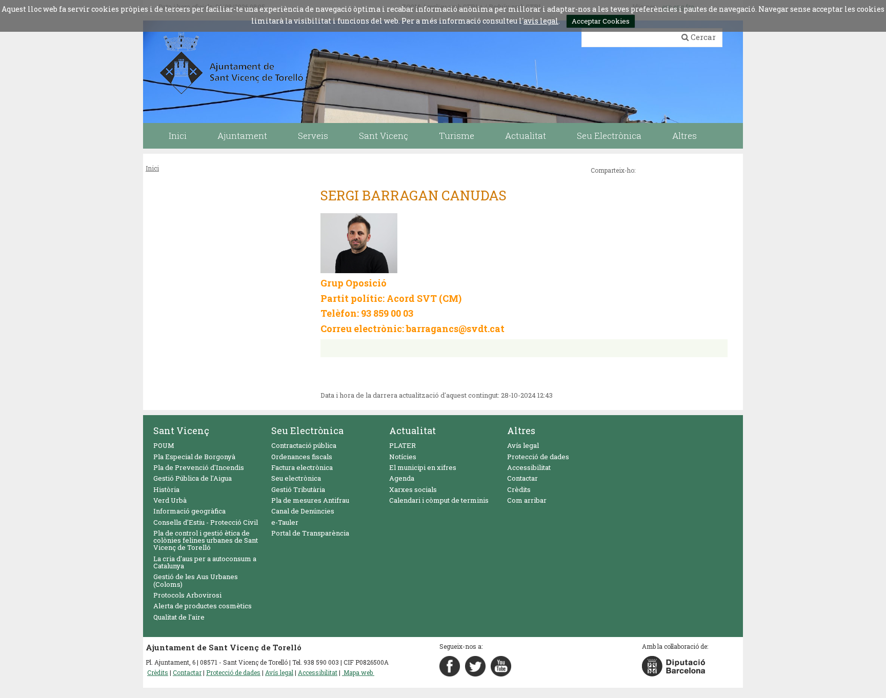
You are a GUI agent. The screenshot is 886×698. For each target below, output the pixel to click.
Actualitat (412, 430)
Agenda (401, 478)
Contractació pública (303, 445)
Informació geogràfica (189, 511)
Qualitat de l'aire (179, 617)
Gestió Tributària (298, 489)
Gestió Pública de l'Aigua (192, 478)
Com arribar (527, 500)
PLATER (402, 445)
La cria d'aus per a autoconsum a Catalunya (204, 562)
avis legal (540, 21)
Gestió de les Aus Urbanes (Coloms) (195, 580)
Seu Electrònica (307, 430)
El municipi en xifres (422, 467)
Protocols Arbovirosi (187, 595)
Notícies (402, 456)
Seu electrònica (296, 478)
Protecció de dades (538, 456)
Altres (521, 430)
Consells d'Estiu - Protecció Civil (205, 522)
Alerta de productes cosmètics (202, 605)
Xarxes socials (413, 489)
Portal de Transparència (310, 533)
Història (166, 489)
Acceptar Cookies (601, 21)
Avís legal (523, 445)
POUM (163, 445)
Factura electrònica (302, 467)
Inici (152, 168)
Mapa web (358, 672)
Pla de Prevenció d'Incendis (198, 467)
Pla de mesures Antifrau (310, 500)
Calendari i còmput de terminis (439, 500)
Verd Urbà (170, 500)
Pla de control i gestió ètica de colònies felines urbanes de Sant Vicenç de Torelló (205, 540)
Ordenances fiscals (301, 456)
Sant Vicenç (181, 430)
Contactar (522, 478)
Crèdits (519, 489)
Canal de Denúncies (302, 511)
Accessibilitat (529, 467)
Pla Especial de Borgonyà (194, 456)
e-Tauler (284, 522)
